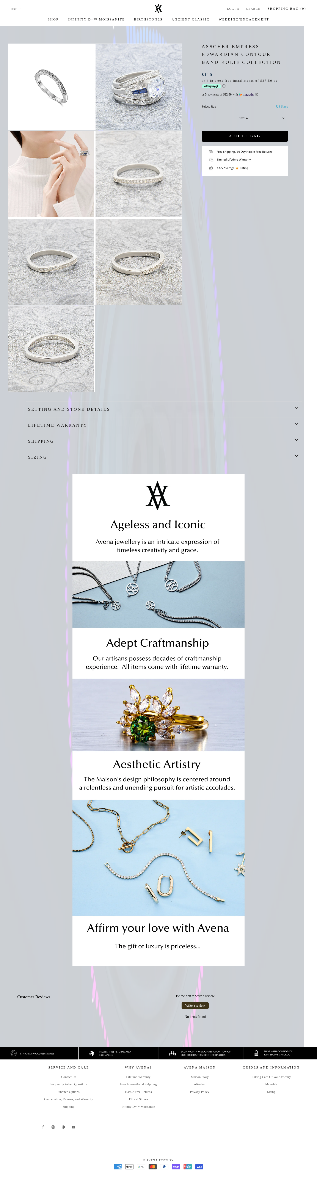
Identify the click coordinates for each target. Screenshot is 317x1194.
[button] (245, 95)
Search (253, 8)
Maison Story (200, 1077)
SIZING (37, 457)
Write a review (195, 1005)
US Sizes (282, 106)
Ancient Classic (191, 19)
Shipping (69, 1106)
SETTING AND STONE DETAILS (69, 409)
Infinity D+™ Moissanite (96, 19)
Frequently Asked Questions (69, 1084)
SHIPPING (41, 441)
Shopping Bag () (287, 8)
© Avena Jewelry (158, 1160)
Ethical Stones (138, 1099)
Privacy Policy (199, 1092)
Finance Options (69, 1092)
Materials (271, 1084)
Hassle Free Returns (138, 1092)
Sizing (271, 1092)
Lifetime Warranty (57, 425)
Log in (233, 8)
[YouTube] (73, 1127)
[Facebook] (43, 1127)
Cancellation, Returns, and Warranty (68, 1099)
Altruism (200, 1084)
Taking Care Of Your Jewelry (271, 1077)
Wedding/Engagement (244, 19)
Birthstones (148, 19)
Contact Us (68, 1077)
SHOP (53, 19)
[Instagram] (53, 1127)
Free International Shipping (138, 1084)
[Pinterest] (63, 1127)
